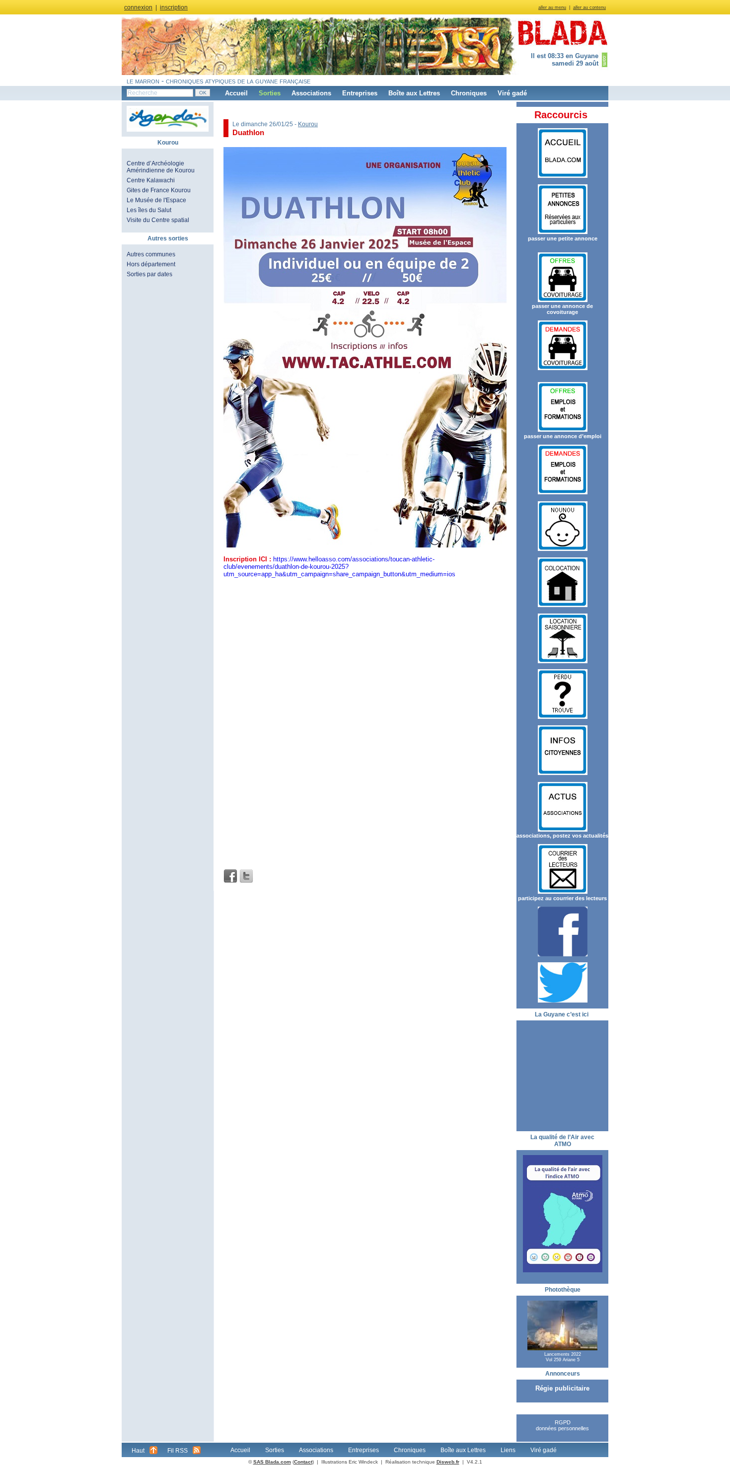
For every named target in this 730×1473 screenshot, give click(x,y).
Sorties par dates (149, 274)
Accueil (236, 93)
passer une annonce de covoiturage (562, 309)
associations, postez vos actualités (562, 836)
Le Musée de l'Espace (156, 200)
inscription (174, 7)
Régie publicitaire (562, 1388)
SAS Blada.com (272, 1462)
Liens (508, 1450)
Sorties (270, 93)
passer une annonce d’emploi (562, 436)
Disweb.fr (448, 1462)
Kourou (308, 124)
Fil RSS (177, 1451)
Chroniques (469, 93)
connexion (138, 7)
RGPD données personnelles (562, 1425)
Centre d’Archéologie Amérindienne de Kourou (161, 167)
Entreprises (359, 93)
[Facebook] (230, 876)
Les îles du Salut (149, 210)
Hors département (151, 264)
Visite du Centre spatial (158, 220)
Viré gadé (512, 93)
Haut (138, 1451)
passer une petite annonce (562, 238)
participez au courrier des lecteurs (562, 898)
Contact (303, 1462)
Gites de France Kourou (159, 190)
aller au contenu (589, 7)
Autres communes (151, 254)
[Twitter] (246, 876)
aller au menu (552, 7)
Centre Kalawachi (151, 180)
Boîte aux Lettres (414, 93)
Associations (311, 93)
